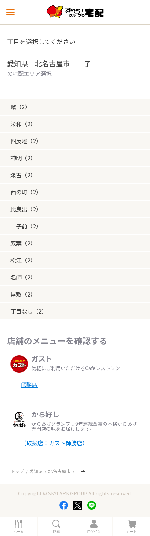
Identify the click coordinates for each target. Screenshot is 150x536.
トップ (17, 471)
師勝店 (29, 384)
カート (131, 531)
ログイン (94, 531)
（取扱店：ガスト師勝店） (54, 443)
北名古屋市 (59, 471)
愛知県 (36, 471)
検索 (56, 531)
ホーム (18, 531)
